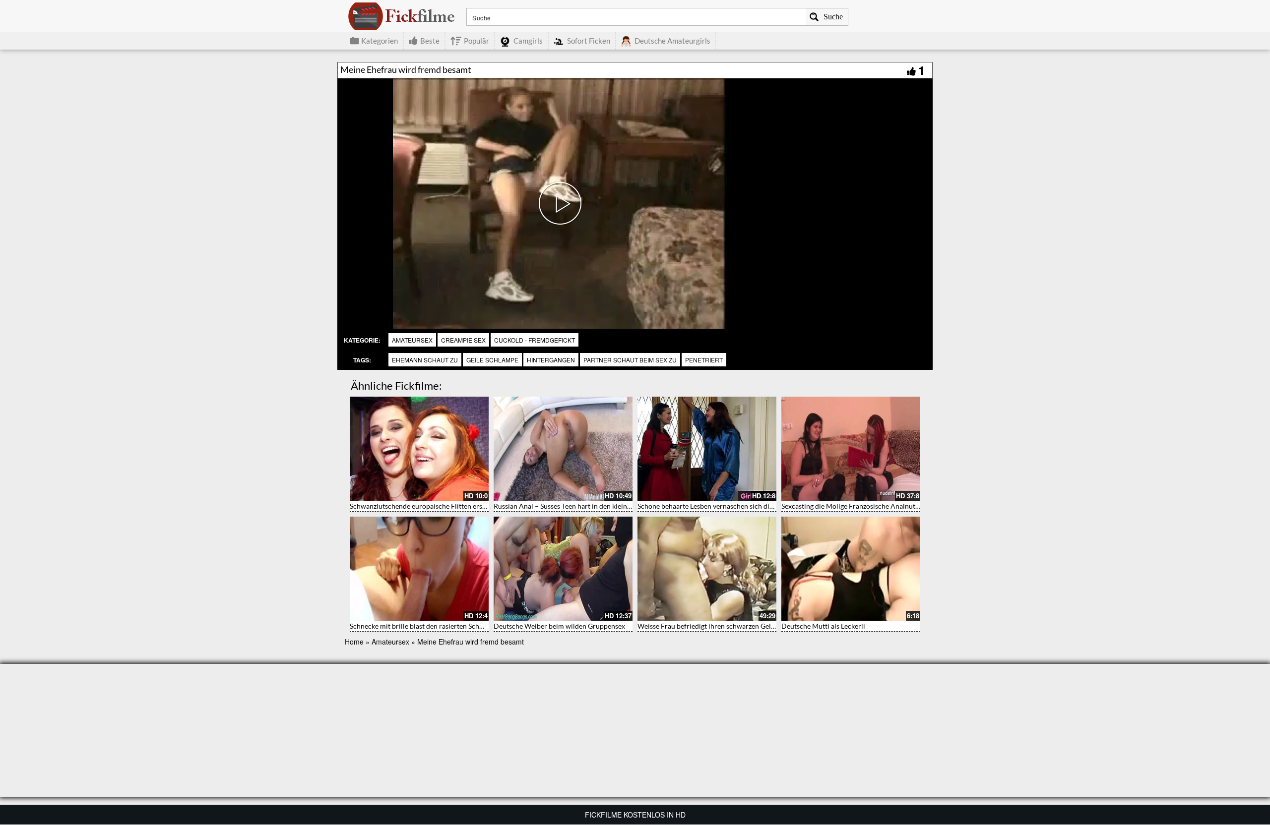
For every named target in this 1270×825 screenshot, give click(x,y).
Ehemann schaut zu (425, 359)
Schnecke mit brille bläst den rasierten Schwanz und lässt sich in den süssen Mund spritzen (488, 626)
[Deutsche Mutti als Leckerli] (850, 569)
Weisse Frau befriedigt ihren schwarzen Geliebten (713, 626)
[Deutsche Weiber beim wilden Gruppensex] (563, 569)
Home (354, 642)
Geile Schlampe (492, 359)
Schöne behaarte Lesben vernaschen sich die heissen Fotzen (728, 506)
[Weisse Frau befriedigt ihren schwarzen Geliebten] (706, 569)
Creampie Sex (463, 340)
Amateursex (412, 340)
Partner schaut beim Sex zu (630, 359)
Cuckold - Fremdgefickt (534, 340)
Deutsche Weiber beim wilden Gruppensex (559, 626)
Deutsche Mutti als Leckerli (823, 626)
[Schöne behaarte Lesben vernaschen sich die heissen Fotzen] (706, 449)
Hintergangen (551, 359)
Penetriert (704, 359)
